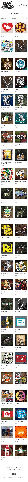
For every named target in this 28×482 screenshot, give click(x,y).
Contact (18, 469)
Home (12, 467)
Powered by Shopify (20, 477)
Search (8, 467)
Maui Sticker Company (11, 477)
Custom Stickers (11, 469)
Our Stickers (18, 467)
